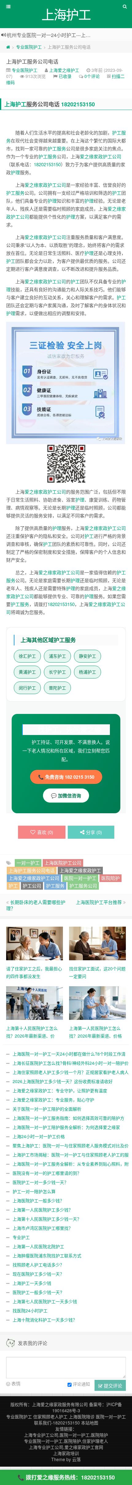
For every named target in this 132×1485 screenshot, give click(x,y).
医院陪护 (110, 878)
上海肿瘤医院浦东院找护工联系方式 (47, 1255)
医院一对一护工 (80, 878)
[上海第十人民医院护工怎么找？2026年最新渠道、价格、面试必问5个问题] (34, 1002)
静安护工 (87, 656)
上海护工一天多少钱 (32, 1283)
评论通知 (81, 1384)
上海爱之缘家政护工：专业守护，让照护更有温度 (60, 1090)
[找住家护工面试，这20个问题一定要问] (97, 942)
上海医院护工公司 (63, 862)
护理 (15, 172)
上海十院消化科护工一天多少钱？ (45, 1320)
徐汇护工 (27, 656)
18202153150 (78, 104)
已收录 (65, 76)
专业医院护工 (29, 47)
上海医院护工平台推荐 (99, 902)
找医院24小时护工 (30, 1310)
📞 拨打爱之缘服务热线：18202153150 (66, 1477)
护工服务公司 (83, 885)
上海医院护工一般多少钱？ (38, 1200)
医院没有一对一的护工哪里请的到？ (47, 1173)
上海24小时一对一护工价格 (39, 1136)
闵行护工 (27, 688)
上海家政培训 (66, 1453)
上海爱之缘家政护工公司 (34, 878)
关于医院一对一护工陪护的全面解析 (47, 1109)
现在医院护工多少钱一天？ (38, 1274)
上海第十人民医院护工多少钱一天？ (47, 1219)
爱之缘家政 (91, 156)
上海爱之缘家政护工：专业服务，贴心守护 (53, 1100)
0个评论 (92, 76)
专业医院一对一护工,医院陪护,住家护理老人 (66, 1441)
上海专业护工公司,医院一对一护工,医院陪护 (66, 1435)
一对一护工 (28, 862)
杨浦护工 (87, 672)
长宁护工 (57, 672)
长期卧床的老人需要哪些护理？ (35, 905)
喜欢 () (45, 832)
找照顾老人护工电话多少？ (38, 1265)
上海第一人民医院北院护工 (38, 1246)
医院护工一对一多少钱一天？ (40, 1182)
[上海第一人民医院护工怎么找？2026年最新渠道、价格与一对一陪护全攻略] (97, 1002)
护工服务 (57, 148)
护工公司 (112, 156)
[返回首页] (8, 47)
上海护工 (15, 104)
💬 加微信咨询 (66, 795)
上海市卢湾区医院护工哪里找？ (43, 1228)
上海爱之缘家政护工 (80, 870)
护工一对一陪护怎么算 (34, 1191)
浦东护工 (57, 656)
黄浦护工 (27, 672)
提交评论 (112, 1385)
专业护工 (21, 1237)
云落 (76, 1459)
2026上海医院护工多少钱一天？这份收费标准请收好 (63, 1081)
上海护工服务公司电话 (32, 61)
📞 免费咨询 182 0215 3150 (66, 777)
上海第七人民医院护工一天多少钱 (45, 1301)
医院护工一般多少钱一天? (37, 1292)
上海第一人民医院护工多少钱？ (43, 1210)
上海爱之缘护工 (64, 70)
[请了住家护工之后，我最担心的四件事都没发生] (34, 942)
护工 (116, 192)
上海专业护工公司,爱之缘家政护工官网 (66, 1447)
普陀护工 (57, 688)
